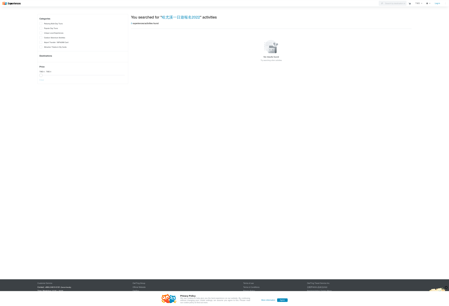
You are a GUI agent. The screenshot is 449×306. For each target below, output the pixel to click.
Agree (282, 300)
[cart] (410, 3)
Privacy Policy (249, 290)
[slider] (83, 75)
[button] (428, 3)
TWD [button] (417, 3)
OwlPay (136, 290)
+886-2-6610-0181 (52, 287)
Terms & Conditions (251, 287)
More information (268, 300)
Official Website (139, 287)
